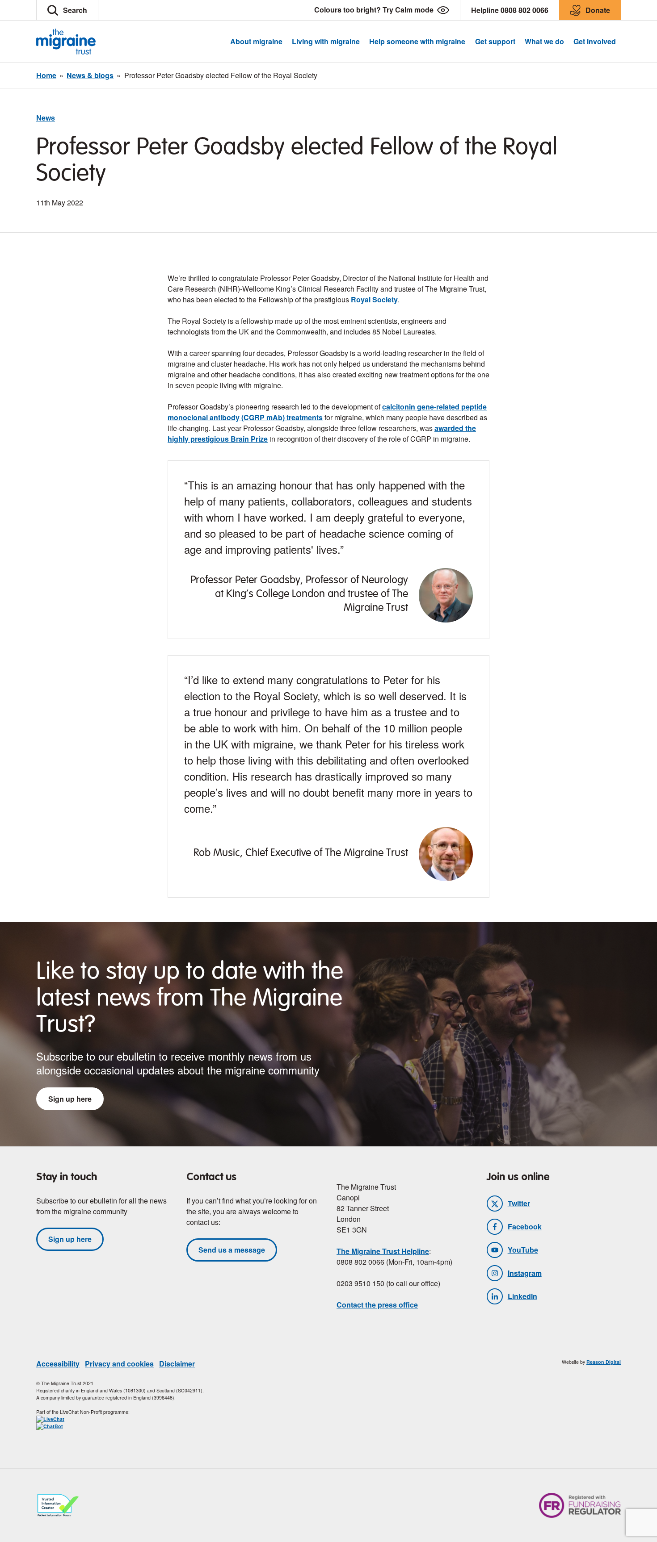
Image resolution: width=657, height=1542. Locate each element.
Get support (495, 41)
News (45, 118)
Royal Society (374, 299)
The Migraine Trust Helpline (383, 1251)
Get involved (594, 41)
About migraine (256, 41)
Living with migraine (326, 41)
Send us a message (231, 1250)
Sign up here (70, 1099)
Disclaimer (177, 1363)
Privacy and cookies (119, 1363)
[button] (67, 10)
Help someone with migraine (417, 41)
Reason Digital (603, 1361)
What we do (544, 41)
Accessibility (58, 1363)
